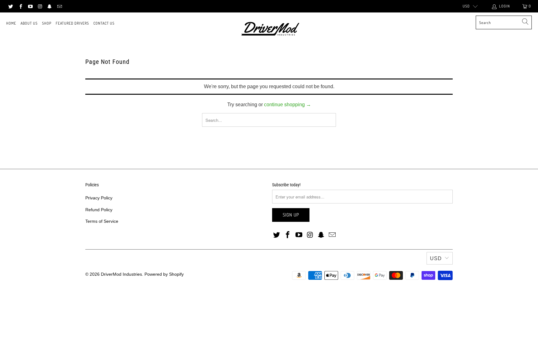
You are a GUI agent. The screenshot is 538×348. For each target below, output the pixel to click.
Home (11, 23)
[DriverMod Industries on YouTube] (30, 6)
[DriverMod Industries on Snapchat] (49, 6)
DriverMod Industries (121, 274)
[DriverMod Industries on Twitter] (10, 6)
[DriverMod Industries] (271, 29)
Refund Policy (98, 209)
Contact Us (104, 23)
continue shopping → (287, 104)
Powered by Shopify (164, 274)
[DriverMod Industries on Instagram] (39, 6)
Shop (46, 23)
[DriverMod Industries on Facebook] (20, 6)
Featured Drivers (72, 23)
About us (29, 23)
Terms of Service (101, 221)
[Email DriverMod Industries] (59, 6)
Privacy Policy (98, 197)
